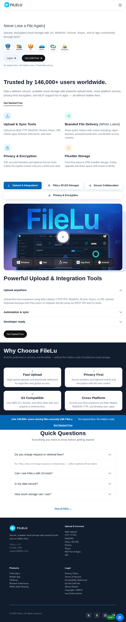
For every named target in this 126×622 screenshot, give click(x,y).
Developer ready (14, 321)
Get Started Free (13, 103)
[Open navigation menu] (120, 5)
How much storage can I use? (33, 494)
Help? (111, 617)
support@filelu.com (19, 551)
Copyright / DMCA (73, 590)
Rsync (68, 548)
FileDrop (14, 580)
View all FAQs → (63, 508)
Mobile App (15, 577)
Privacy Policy (71, 573)
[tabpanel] (63, 271)
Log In (10, 58)
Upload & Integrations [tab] (25, 185)
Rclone (68, 545)
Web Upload (71, 532)
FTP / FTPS (70, 535)
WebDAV (69, 538)
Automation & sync (16, 312)
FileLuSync (15, 573)
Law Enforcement (73, 593)
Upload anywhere (15, 290)
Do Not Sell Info (72, 583)
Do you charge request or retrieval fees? (39, 454)
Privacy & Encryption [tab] (65, 195)
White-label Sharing (19, 586)
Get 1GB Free (32, 58)
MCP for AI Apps (73, 551)
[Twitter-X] (89, 615)
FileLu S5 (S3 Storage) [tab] (66, 185)
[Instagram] (105, 615)
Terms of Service (73, 577)
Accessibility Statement (76, 580)
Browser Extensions (19, 583)
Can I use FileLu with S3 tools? (34, 473)
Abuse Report (71, 586)
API (66, 555)
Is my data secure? (26, 483)
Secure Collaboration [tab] (106, 185)
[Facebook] (97, 615)
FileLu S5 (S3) (72, 542)
